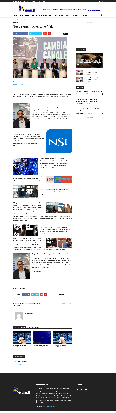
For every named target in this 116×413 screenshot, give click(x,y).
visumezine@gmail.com (49, 406)
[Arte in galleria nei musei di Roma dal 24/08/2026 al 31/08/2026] (79, 79)
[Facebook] (97, 1)
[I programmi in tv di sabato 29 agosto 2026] (62, 337)
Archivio (84, 15)
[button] (101, 15)
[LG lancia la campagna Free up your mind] (89, 60)
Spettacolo (43, 15)
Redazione (45, 1)
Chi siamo (39, 1)
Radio (67, 15)
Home (15, 15)
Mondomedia (59, 15)
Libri (50, 15)
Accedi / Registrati (31, 1)
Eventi (34, 15)
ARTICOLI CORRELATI (19, 327)
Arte (21, 15)
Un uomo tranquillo (66, 303)
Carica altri (89, 117)
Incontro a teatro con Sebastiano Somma (89, 91)
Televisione (75, 15)
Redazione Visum (81, 67)
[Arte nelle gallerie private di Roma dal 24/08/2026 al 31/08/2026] (79, 72)
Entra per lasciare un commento (21, 364)
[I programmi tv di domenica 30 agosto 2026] (22, 337)
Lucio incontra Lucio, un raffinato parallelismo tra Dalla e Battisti (26, 304)
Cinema (27, 15)
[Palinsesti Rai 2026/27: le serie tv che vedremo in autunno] (42, 337)
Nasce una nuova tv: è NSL (23, 288)
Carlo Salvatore (18, 29)
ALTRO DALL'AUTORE (33, 327)
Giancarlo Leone (80, 93)
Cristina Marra (79, 103)
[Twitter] (99, 1)
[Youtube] (102, 1)
